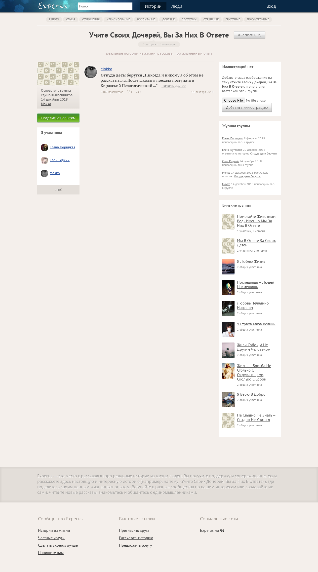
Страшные (211, 19)
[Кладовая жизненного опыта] (52, 7)
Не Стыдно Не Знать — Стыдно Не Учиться (256, 417)
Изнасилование (118, 19)
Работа (54, 19)
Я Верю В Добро (251, 394)
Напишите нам (51, 552)
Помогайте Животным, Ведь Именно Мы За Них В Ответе (257, 221)
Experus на (212, 530)
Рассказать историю (136, 537)
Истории (153, 6)
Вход (271, 6)
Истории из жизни (54, 530)
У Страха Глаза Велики (256, 323)
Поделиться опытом (58, 117)
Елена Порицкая (62, 147)
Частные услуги (51, 537)
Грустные (233, 19)
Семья (70, 19)
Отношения (91, 19)
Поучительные (258, 19)
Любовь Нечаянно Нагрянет (253, 305)
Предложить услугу (135, 545)
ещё (58, 189)
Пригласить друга (134, 530)
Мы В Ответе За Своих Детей (256, 242)
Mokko (46, 104)
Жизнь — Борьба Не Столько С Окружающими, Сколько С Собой (254, 372)
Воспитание (146, 19)
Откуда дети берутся (121, 75)
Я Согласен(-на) (249, 35)
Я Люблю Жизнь (251, 261)
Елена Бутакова (232, 150)
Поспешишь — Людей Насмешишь (255, 284)
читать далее (173, 85)
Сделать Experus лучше (58, 545)
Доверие (168, 19)
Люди (176, 6)
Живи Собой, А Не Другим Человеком (253, 347)
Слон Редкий (60, 160)
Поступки (189, 19)
